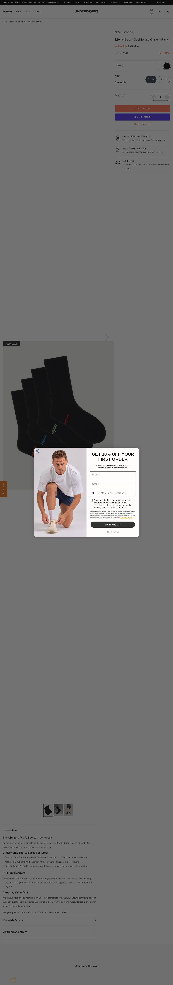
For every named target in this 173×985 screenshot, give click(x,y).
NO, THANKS (113, 532)
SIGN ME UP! (113, 524)
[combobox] (95, 493)
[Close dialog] (37, 451)
